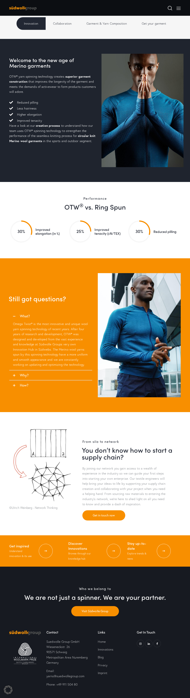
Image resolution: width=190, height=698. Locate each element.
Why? (24, 375)
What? (25, 316)
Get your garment (154, 23)
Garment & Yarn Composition (106, 23)
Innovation (31, 23)
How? (24, 385)
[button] (50, 316)
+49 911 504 (67, 684)
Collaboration (62, 23)
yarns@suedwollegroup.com (65, 676)
